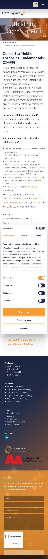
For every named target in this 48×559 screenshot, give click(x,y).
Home (4, 42)
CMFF (34, 198)
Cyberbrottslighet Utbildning (19, 389)
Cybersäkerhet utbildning (17, 392)
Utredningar (12, 419)
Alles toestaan (24, 312)
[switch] (41, 285)
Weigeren (24, 328)
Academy (11, 42)
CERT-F (16, 202)
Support (10, 416)
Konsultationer (13, 413)
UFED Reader (32, 187)
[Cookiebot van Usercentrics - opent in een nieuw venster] (34, 228)
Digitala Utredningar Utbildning (19, 395)
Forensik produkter (15, 372)
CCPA (5, 202)
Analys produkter (14, 366)
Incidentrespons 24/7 (16, 422)
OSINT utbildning (14, 401)
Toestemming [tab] (9, 235)
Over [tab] (39, 235)
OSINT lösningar (13, 375)
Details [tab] (24, 235)
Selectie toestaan (24, 320)
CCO (41, 198)
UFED (39, 180)
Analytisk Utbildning (15, 387)
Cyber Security (13, 369)
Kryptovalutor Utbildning (17, 398)
